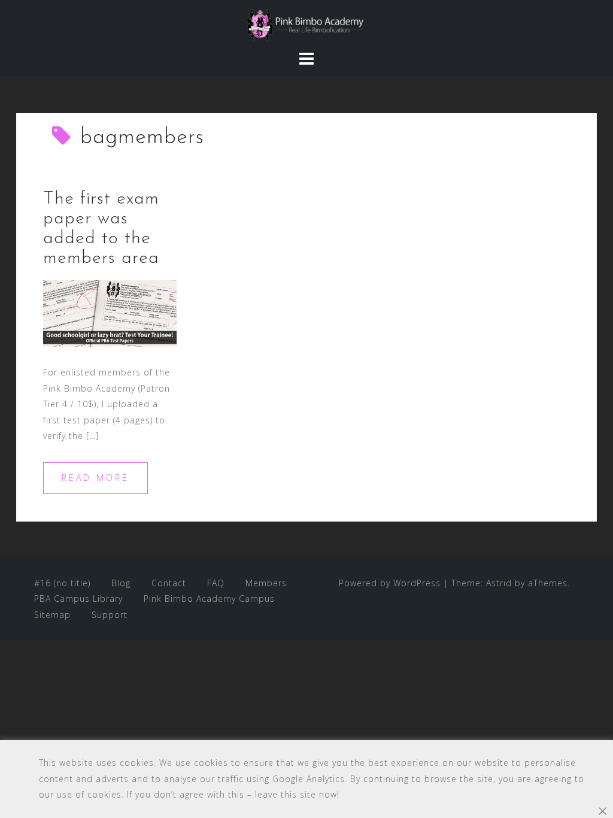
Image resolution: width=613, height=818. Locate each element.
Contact (168, 583)
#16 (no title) (62, 583)
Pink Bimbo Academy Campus (209, 598)
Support (110, 614)
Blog (121, 583)
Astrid (499, 583)
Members (266, 583)
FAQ (215, 583)
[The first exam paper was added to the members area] (110, 312)
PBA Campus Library (78, 598)
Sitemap (52, 614)
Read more (95, 477)
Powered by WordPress (390, 583)
